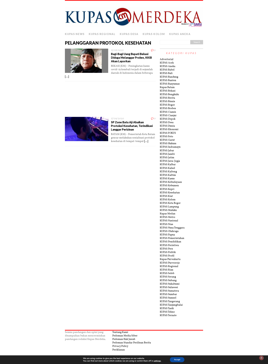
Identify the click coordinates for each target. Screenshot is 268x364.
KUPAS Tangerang (170, 301)
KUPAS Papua (167, 235)
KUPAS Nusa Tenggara (172, 228)
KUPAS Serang (168, 277)
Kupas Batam (167, 87)
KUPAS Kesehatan (170, 192)
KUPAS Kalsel (167, 168)
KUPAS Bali (166, 73)
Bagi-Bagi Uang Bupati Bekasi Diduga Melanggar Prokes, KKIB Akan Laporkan (131, 57)
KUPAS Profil (167, 256)
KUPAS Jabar (167, 150)
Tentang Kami (120, 332)
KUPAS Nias (166, 224)
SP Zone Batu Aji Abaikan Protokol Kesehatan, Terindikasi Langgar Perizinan (132, 125)
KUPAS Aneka (180, 34)
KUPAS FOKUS (168, 133)
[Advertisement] (110, 100)
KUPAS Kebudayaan (171, 182)
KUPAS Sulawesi (169, 287)
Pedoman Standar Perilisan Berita (131, 342)
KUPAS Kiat (166, 196)
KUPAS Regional (102, 34)
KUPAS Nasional (169, 220)
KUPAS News (75, 34)
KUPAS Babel (167, 70)
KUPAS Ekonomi (169, 129)
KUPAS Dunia (167, 126)
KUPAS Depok (167, 119)
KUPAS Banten (168, 80)
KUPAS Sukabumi (170, 284)
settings (157, 361)
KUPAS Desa (129, 34)
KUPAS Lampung (169, 207)
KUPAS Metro (167, 217)
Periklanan (118, 350)
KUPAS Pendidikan (170, 242)
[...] (67, 76)
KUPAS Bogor (167, 105)
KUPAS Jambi (167, 154)
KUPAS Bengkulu (169, 94)
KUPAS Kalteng (168, 171)
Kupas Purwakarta (170, 259)
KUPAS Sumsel (168, 298)
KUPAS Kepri (167, 189)
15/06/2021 (117, 50)
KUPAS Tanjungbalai (171, 305)
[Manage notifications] (261, 358)
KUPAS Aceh (167, 63)
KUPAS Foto (166, 136)
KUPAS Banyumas (170, 84)
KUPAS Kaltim (168, 175)
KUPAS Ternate (168, 315)
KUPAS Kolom (154, 34)
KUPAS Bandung (169, 77)
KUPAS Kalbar (168, 164)
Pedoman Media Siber (124, 336)
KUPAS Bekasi (167, 91)
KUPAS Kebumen (169, 185)
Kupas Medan (167, 214)
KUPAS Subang (168, 280)
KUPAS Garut (167, 140)
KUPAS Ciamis (168, 112)
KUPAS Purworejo (170, 263)
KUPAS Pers (166, 249)
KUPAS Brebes (168, 108)
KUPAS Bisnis (167, 101)
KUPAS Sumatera (169, 291)
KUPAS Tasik (167, 308)
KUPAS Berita (167, 98)
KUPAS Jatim (167, 157)
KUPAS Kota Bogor (170, 203)
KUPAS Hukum (168, 143)
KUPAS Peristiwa (169, 245)
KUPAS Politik (168, 252)
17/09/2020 (117, 118)
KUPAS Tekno (167, 312)
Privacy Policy (120, 346)
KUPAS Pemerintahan (172, 238)
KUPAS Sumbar (168, 294)
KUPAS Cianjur (168, 115)
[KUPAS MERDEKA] (134, 16)
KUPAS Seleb (167, 273)
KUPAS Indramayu (170, 147)
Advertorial (166, 59)
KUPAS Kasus (167, 178)
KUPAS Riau (166, 270)
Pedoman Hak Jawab (123, 339)
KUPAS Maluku (168, 210)
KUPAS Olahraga (169, 231)
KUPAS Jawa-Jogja (170, 161)
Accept (177, 359)
